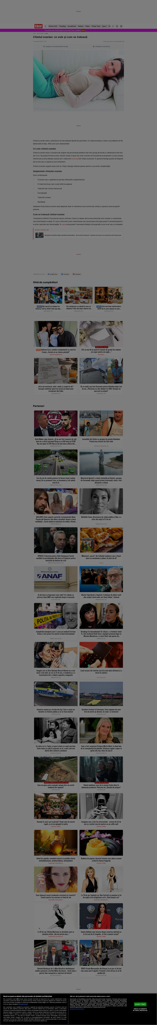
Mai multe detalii (23, 1004)
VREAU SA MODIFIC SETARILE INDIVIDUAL (140, 1009)
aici (16, 1015)
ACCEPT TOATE (140, 1004)
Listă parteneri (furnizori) (77, 1009)
